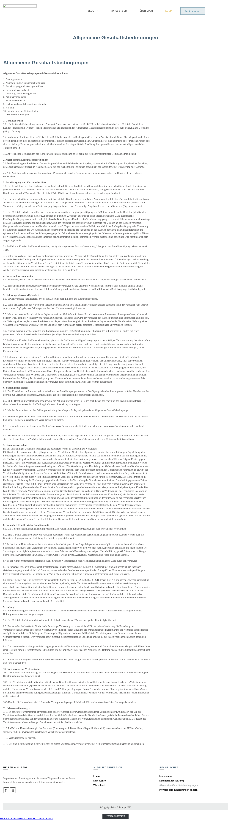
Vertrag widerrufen (115, 815)
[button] (178, 789)
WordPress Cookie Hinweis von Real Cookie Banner (26, 818)
